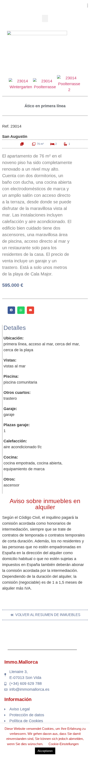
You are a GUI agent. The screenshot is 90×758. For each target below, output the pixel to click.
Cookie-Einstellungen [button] (63, 744)
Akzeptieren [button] (45, 751)
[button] (45, 18)
